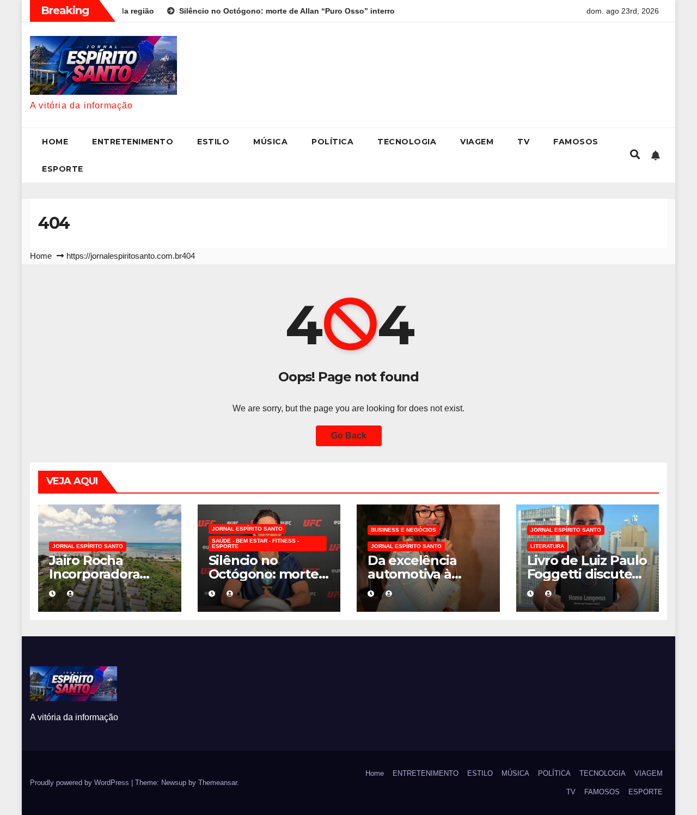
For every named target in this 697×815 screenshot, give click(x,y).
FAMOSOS (575, 142)
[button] (635, 154)
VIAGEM (476, 142)
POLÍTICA (332, 142)
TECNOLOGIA (406, 142)
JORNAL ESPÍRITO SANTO (87, 546)
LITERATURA (547, 546)
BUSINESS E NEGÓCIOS (403, 530)
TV (523, 142)
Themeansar (217, 782)
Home (55, 142)
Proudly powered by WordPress (80, 782)
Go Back (348, 435)
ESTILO (213, 142)
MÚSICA (270, 142)
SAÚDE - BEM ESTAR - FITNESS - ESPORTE (255, 543)
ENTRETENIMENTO (132, 142)
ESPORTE (62, 169)
